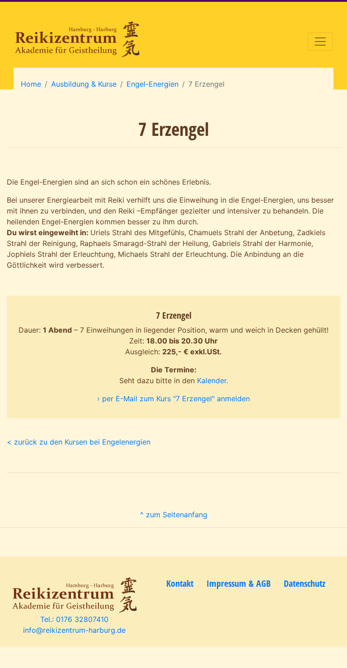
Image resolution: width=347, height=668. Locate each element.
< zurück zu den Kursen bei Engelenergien (78, 441)
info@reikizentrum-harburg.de (74, 630)
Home (31, 83)
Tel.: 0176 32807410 (74, 619)
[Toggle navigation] (320, 41)
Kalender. (212, 380)
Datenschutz (304, 583)
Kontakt (179, 583)
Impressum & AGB (238, 583)
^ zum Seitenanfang (173, 514)
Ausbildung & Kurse (84, 83)
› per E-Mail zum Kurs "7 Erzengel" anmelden (173, 398)
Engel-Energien (152, 83)
